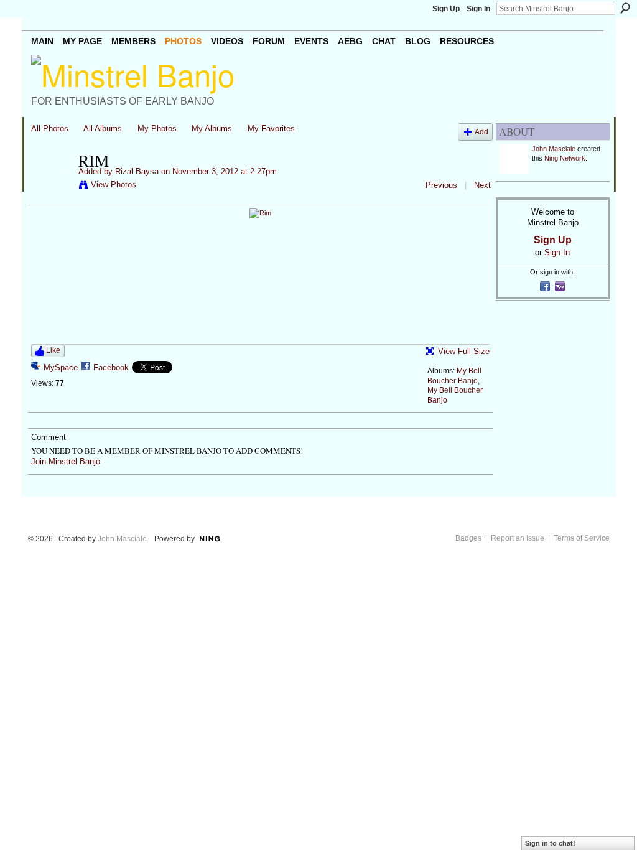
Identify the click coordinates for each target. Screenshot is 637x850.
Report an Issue (517, 538)
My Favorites (271, 128)
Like (53, 350)
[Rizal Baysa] (51, 186)
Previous (441, 185)
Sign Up (446, 8)
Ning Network (564, 158)
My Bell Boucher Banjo (454, 376)
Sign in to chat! (550, 843)
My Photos (157, 128)
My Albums (212, 128)
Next (482, 185)
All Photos (49, 128)
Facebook (111, 367)
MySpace (61, 367)
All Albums (102, 128)
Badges (468, 538)
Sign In (478, 8)
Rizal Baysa (137, 171)
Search (625, 8)
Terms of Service (582, 538)
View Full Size (464, 351)
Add (481, 132)
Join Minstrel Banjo (65, 461)
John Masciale (553, 148)
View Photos (113, 184)
